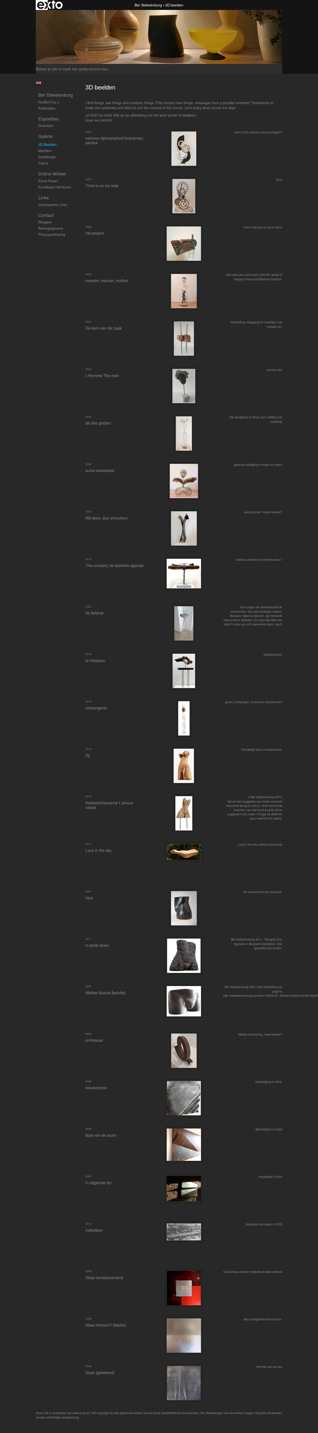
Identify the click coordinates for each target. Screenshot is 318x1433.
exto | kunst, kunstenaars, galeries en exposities (50, 5)
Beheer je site (46, 68)
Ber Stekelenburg (148, 4)
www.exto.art (81, 1413)
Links (43, 197)
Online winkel (52, 174)
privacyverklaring (51, 234)
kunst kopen (48, 180)
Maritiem (45, 150)
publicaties (46, 108)
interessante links (52, 204)
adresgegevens (50, 228)
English (38, 82)
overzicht (45, 125)
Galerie (45, 136)
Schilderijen (47, 156)
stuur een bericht (98, 120)
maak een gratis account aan (85, 68)
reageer (45, 221)
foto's (43, 163)
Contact (46, 215)
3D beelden (47, 144)
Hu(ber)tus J (48, 101)
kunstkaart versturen (54, 186)
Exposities (48, 119)
